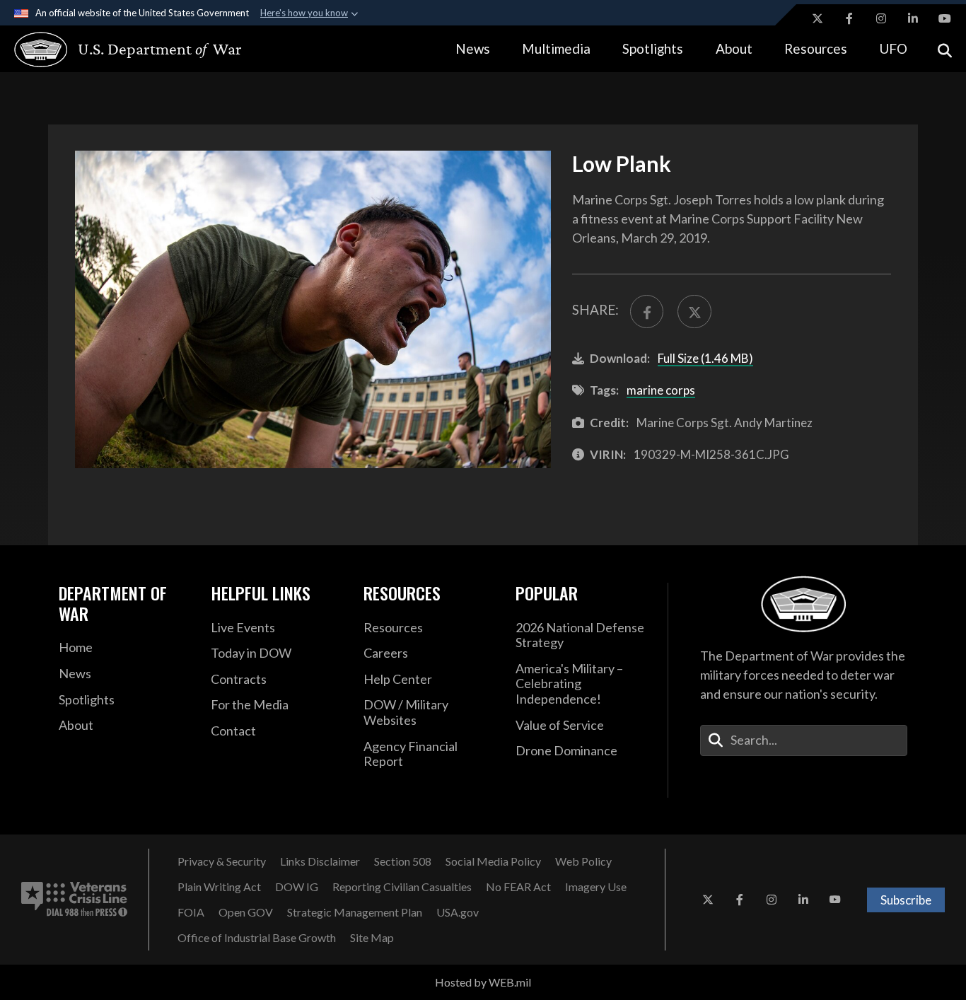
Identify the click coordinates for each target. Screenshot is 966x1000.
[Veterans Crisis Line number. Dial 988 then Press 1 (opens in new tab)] (74, 899)
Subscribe (905, 900)
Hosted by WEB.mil (483, 982)
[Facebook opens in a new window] (849, 18)
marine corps (661, 390)
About (734, 48)
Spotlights (652, 48)
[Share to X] (694, 311)
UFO (893, 48)
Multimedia (556, 48)
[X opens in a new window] (817, 18)
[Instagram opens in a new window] (881, 18)
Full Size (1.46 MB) (705, 358)
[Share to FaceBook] (646, 311)
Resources (815, 48)
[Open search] (945, 49)
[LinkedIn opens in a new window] (913, 18)
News (472, 48)
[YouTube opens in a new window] (944, 18)
